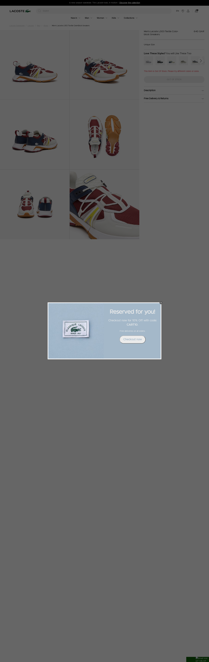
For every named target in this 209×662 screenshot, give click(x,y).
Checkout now (132, 339)
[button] (161, 302)
